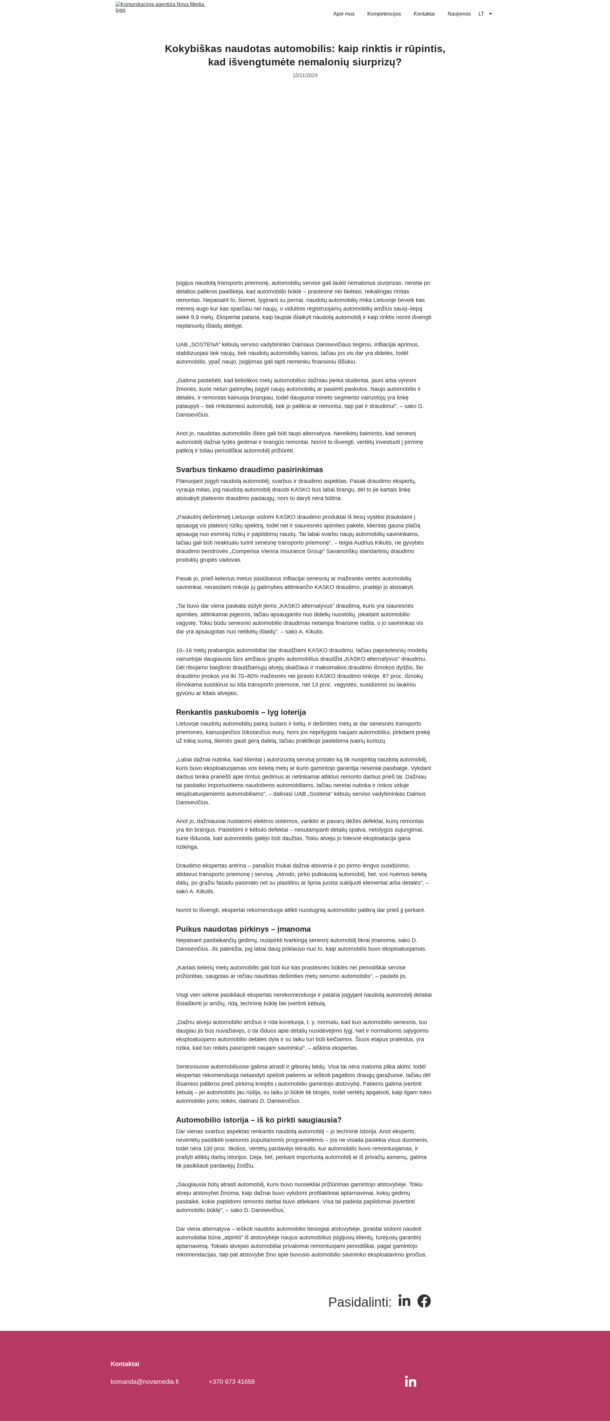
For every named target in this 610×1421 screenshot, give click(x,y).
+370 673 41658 (232, 1381)
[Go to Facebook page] (424, 1301)
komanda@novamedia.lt (145, 1381)
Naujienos (459, 14)
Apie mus (344, 14)
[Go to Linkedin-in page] (404, 1301)
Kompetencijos (384, 14)
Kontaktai (424, 14)
